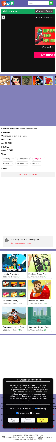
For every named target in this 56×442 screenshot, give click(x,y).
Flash (24, 159)
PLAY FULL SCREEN (28, 174)
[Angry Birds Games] (48, 80)
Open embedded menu (21, 243)
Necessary (17, 409)
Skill (36, 163)
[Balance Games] (5, 80)
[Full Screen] (3, 17)
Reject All (13, 420)
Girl (38, 159)
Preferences (23, 413)
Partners (36, 413)
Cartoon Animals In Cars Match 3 (17, 327)
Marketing (41, 409)
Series (22, 163)
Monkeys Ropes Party (37, 274)
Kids (8, 163)
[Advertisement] (28, 206)
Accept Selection (28, 420)
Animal (8, 159)
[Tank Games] (27, 80)
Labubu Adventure (11, 274)
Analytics (29, 409)
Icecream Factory (10, 301)
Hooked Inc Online (36, 301)
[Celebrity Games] (16, 80)
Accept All (42, 420)
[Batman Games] (38, 80)
